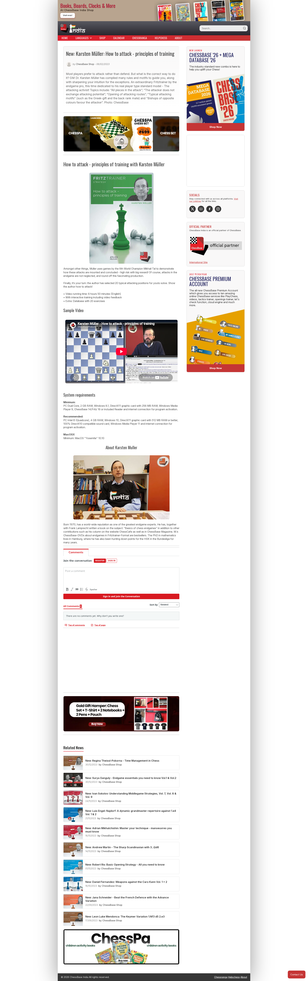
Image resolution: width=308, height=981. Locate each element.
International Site (198, 262)
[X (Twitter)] (192, 209)
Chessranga (139, 38)
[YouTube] (201, 209)
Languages (82, 38)
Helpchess (161, 38)
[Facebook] (209, 209)
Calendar (119, 38)
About (178, 38)
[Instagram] (218, 209)
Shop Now (216, 126)
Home (65, 38)
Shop (102, 38)
